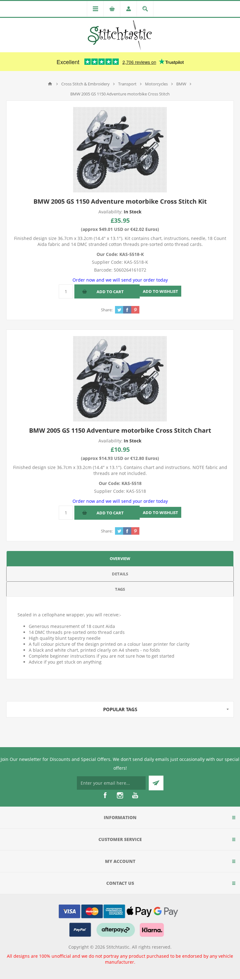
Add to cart (110, 291)
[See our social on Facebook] (105, 795)
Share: (106, 310)
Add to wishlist (160, 291)
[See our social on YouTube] (135, 795)
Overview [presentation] (120, 558)
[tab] (120, 558)
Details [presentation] (120, 574)
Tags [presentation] (120, 589)
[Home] (50, 84)
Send (156, 783)
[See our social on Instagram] (120, 795)
